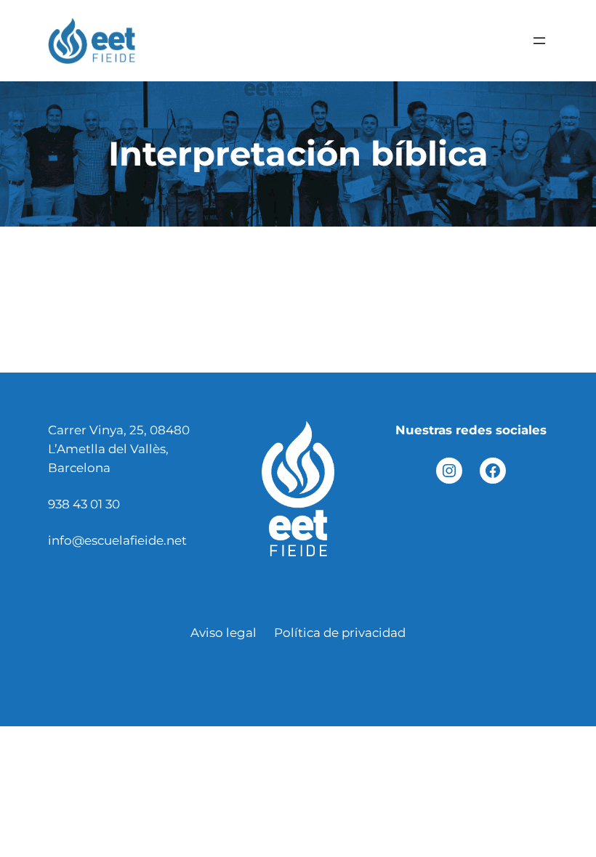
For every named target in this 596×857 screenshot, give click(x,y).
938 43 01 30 (84, 504)
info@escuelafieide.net (117, 540)
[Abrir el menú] (539, 40)
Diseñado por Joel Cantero (298, 669)
